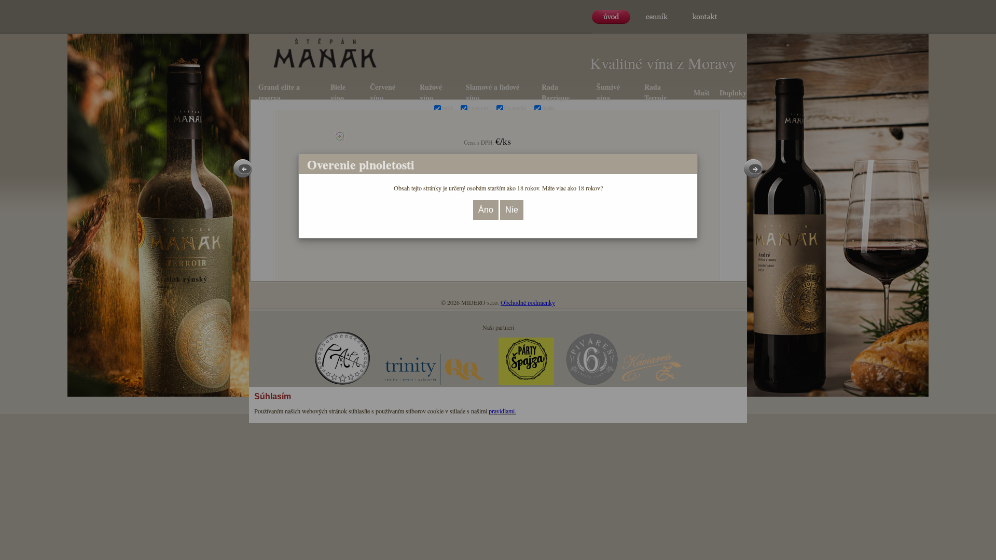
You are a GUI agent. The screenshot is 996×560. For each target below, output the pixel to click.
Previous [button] (242, 168)
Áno (485, 209)
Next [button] (753, 168)
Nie (511, 209)
